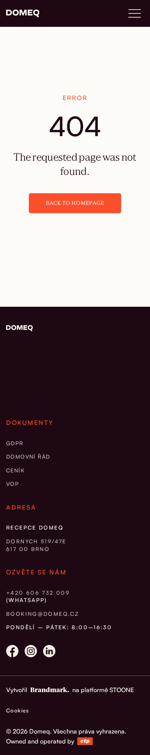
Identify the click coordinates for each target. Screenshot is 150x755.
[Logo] (22, 13)
